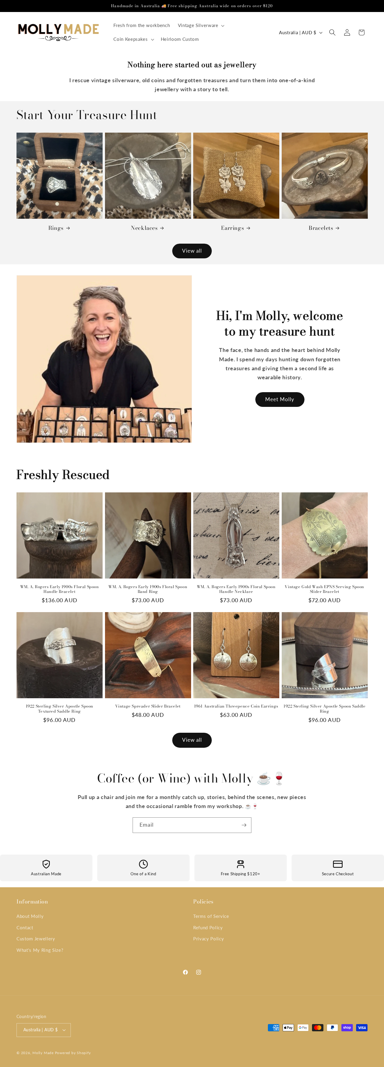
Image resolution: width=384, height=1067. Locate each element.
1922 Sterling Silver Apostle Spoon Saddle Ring (325, 709)
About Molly (30, 916)
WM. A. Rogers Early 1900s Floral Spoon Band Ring (147, 589)
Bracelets (321, 227)
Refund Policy (208, 927)
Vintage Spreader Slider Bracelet (148, 706)
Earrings (232, 227)
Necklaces (144, 227)
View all (192, 251)
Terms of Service (211, 916)
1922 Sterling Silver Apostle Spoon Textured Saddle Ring (59, 709)
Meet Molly (280, 399)
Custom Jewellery (35, 938)
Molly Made (43, 1052)
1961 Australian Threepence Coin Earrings (236, 706)
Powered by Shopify (73, 1052)
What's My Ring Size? (39, 950)
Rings (56, 227)
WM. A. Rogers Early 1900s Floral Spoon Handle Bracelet (59, 589)
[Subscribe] (244, 825)
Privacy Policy (208, 938)
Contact (24, 927)
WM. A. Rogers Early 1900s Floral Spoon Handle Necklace (236, 589)
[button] (200, 25)
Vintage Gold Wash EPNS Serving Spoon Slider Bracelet (324, 589)
